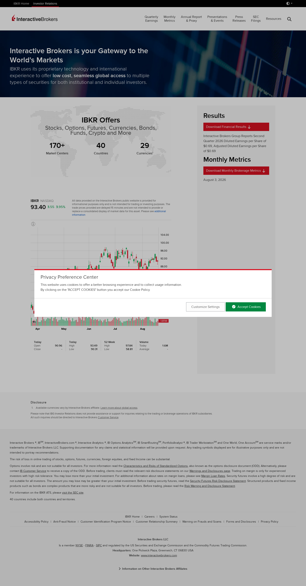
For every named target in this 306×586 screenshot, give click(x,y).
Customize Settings (205, 307)
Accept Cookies (249, 307)
